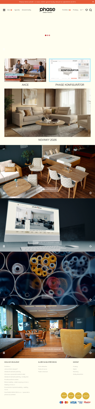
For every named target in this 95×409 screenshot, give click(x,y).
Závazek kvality (26, 10)
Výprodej (17, 10)
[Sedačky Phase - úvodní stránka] (47, 10)
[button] (42, 220)
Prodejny (75, 10)
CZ (81, 10)
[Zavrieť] (93, 2)
